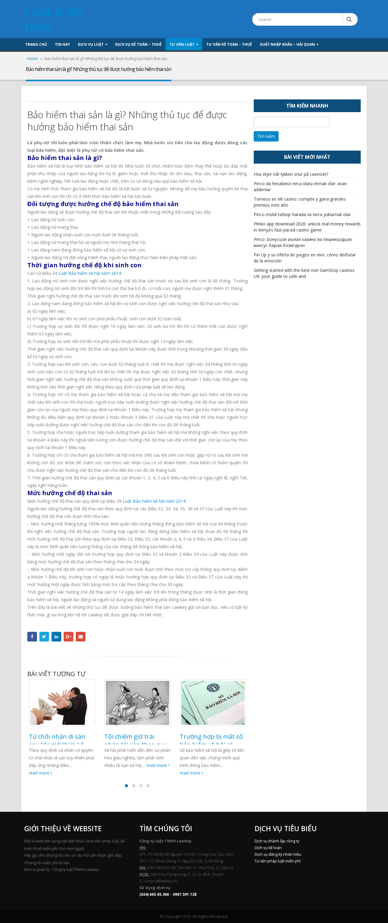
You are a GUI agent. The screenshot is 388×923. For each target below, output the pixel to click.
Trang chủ (36, 44)
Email (80, 636)
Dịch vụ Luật (91, 44)
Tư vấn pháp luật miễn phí (278, 861)
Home (32, 58)
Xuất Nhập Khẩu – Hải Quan (287, 44)
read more (40, 773)
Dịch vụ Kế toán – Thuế (138, 44)
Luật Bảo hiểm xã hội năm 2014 (89, 273)
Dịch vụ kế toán (268, 847)
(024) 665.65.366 (154, 894)
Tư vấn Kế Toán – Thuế (229, 44)
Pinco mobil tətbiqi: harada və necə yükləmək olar (302, 214)
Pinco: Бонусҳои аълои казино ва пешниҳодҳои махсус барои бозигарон (303, 242)
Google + (68, 636)
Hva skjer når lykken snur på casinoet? (291, 174)
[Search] (349, 19)
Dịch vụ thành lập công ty (277, 841)
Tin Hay (62, 44)
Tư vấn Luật (182, 44)
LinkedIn (56, 636)
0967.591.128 (184, 894)
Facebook (32, 636)
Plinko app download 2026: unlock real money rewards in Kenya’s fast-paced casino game (307, 227)
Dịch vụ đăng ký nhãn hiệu (278, 854)
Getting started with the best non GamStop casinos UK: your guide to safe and (304, 273)
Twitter (44, 636)
